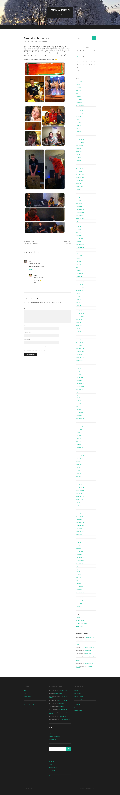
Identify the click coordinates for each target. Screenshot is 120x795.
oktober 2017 (79, 389)
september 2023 (80, 183)
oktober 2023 (79, 180)
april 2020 (78, 302)
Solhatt (76, 707)
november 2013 (80, 525)
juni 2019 (78, 331)
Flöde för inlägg (80, 620)
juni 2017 (78, 400)
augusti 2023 (79, 186)
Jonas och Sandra (28, 696)
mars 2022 (78, 235)
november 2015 (80, 455)
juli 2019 (78, 328)
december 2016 (80, 418)
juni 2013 (78, 540)
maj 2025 (78, 125)
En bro (76, 690)
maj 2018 (78, 368)
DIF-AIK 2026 (77, 693)
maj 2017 (78, 403)
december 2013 (80, 522)
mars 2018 (78, 374)
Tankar (45, 27)
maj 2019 (78, 334)
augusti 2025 (79, 116)
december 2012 (80, 557)
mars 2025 (78, 131)
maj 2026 (78, 90)
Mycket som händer (89, 647)
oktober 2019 (79, 319)
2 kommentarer (45, 41)
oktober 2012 (79, 563)
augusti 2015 (79, 464)
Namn (26, 325)
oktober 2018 (79, 354)
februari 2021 (79, 273)
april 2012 (78, 580)
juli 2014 (78, 502)
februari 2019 (79, 342)
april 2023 (78, 197)
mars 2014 (78, 513)
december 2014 (80, 487)
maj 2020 (78, 299)
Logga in (78, 617)
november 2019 (80, 316)
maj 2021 (78, 264)
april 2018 (78, 371)
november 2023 (80, 177)
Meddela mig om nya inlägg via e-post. (36, 350)
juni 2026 (78, 87)
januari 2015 (79, 484)
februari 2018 (79, 377)
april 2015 (78, 476)
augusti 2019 (79, 325)
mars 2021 (78, 270)
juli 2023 (78, 189)
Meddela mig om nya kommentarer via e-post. (38, 346)
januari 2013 (79, 554)
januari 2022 (79, 241)
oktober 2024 (79, 145)
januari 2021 (79, 276)
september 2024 (80, 148)
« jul (78, 70)
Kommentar (27, 309)
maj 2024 (78, 160)
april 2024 (78, 163)
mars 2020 (78, 305)
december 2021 (80, 244)
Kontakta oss (53, 27)
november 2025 (80, 108)
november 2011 (80, 595)
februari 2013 (79, 551)
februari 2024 (79, 168)
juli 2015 (78, 467)
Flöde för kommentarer (81, 623)
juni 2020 (78, 296)
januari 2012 (79, 589)
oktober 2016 (79, 424)
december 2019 (80, 313)
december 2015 (80, 453)
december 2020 (80, 279)
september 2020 (80, 287)
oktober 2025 (79, 110)
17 (77, 61)
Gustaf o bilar (77, 704)
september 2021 (80, 253)
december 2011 (80, 592)
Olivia (25, 702)
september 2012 (80, 566)
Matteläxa (67, 242)
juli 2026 (78, 84)
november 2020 (80, 282)
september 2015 (80, 461)
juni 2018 (78, 366)
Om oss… (26, 27)
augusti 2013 (79, 534)
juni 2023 (78, 192)
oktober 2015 (79, 458)
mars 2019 (78, 339)
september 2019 (80, 322)
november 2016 (80, 421)
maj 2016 (78, 438)
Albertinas (26, 690)
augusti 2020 (79, 290)
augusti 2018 (79, 360)
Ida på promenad (89, 663)
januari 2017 (79, 415)
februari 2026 (79, 99)
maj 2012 (78, 577)
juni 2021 (78, 261)
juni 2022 (78, 226)
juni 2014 (78, 505)
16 (94, 59)
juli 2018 (78, 363)
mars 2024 (78, 166)
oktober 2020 (79, 284)
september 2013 (80, 531)
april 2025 (78, 128)
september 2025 (80, 113)
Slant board (77, 702)
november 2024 (80, 142)
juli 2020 (78, 293)
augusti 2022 (79, 221)
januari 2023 (79, 206)
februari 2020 (79, 308)
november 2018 (80, 351)
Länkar (62, 27)
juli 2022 (78, 224)
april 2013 (78, 545)
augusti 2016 (79, 429)
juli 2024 (78, 154)
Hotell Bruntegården (79, 699)
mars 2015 (78, 479)
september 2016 (80, 426)
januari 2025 (79, 137)
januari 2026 (79, 102)
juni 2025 (78, 122)
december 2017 (80, 383)
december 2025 (80, 105)
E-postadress (28, 332)
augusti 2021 (79, 255)
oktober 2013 (79, 528)
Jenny (37, 41)
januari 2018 (79, 380)
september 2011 (80, 600)
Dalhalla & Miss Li (78, 696)
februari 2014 (79, 516)
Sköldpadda (88, 650)
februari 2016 (79, 447)
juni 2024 (78, 157)
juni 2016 (78, 435)
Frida (25, 693)
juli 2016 (78, 432)
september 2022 (80, 218)
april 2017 (78, 406)
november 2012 (80, 560)
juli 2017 (78, 397)
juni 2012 (78, 574)
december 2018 (80, 348)
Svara (30, 269)
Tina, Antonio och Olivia (29, 704)
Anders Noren (88, 788)
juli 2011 (78, 606)
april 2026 (78, 93)
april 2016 (78, 441)
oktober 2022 (79, 215)
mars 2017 (78, 409)
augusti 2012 (79, 569)
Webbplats (27, 339)
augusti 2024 (79, 151)
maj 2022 (78, 229)
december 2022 (80, 209)
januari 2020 (79, 310)
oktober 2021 (79, 250)
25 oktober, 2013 (28, 41)
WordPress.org (79, 626)
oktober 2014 (79, 493)
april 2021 (78, 267)
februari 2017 (79, 412)
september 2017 (80, 392)
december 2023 (80, 174)
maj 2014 (78, 508)
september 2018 (80, 357)
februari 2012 (79, 586)
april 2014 (78, 511)
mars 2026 (78, 96)
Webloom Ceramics (89, 637)
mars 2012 (78, 583)
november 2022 (80, 212)
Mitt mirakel (27, 699)
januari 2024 (79, 171)
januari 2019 (79, 345)
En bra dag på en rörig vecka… (31, 242)
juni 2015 (78, 470)
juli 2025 (78, 119)
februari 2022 (79, 238)
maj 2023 (78, 195)
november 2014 (80, 490)
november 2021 (80, 247)
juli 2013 (78, 537)
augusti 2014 (79, 499)
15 (91, 59)
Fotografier (35, 27)
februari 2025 (79, 134)
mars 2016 (78, 444)
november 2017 (80, 386)
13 (86, 59)
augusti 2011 (79, 603)
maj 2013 (78, 542)
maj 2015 (78, 473)
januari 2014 (79, 519)
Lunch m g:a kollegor (90, 656)
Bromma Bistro (78, 710)
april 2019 (78, 337)
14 (89, 59)
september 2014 (80, 496)
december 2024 (80, 139)
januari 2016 (79, 450)
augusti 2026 (79, 81)
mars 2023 (78, 200)
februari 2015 (79, 482)
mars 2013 (78, 548)
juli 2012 (78, 571)
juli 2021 (78, 258)
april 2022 (78, 232)
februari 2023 (79, 203)
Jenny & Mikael (60, 10)
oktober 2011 (79, 598)
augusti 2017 (79, 395)
